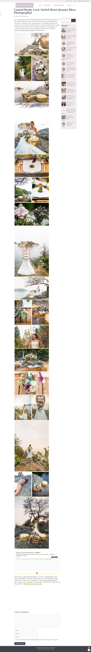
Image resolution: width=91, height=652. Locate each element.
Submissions (80, 1)
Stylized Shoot (24, 16)
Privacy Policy (48, 649)
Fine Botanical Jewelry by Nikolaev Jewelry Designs (71, 91)
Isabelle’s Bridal (49, 576)
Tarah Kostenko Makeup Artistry (48, 580)
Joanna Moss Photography (27, 30)
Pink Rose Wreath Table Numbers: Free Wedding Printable (71, 111)
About (71, 1)
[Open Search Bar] (73, 5)
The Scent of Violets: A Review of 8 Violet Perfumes (71, 37)
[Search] (73, 20)
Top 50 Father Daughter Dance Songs (70, 117)
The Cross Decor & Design (25, 582)
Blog (40, 5)
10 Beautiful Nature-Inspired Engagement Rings (71, 69)
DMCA (52, 649)
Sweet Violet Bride (24, 5)
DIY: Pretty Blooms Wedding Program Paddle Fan (71, 30)
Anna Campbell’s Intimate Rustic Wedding (70, 104)
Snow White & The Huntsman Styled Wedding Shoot (71, 97)
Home (68, 1)
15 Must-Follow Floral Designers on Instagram (71, 49)
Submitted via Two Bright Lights (33, 584)
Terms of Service (40, 649)
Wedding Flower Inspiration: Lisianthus (70, 124)
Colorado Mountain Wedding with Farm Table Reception (71, 84)
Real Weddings (47, 5)
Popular (69, 5)
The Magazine (86, 1)
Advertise (75, 1)
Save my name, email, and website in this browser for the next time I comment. (37, 639)
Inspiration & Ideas (59, 5)
